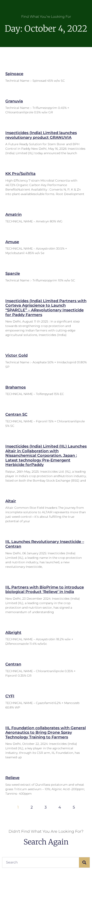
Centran (13, 664)
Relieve (12, 777)
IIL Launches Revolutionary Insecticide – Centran (44, 544)
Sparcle (12, 273)
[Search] (84, 862)
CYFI (9, 696)
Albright (13, 632)
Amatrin (13, 214)
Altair (10, 501)
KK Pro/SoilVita (20, 173)
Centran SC (16, 414)
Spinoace (14, 73)
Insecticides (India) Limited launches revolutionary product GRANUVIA (41, 135)
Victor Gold (16, 355)
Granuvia (14, 101)
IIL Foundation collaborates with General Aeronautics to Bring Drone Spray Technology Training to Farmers (45, 732)
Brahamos (15, 387)
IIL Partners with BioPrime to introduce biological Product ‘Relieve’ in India (44, 589)
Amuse (12, 242)
